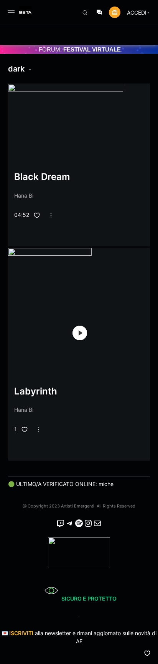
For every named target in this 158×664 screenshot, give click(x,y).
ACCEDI (136, 12)
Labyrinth (35, 391)
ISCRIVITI (21, 633)
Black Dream (42, 176)
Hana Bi (23, 195)
